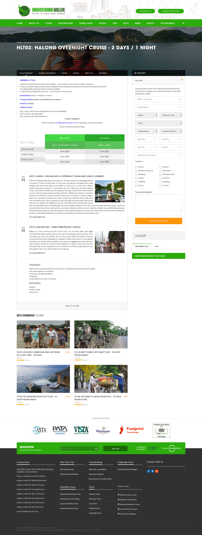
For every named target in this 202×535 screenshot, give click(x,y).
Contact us (146, 11)
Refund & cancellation (97, 469)
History (141, 178)
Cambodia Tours (95, 513)
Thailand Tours (95, 508)
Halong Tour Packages (43, 42)
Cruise (140, 185)
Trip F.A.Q (89, 73)
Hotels (102, 23)
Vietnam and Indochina (69, 474)
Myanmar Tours (95, 499)
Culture (166, 167)
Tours (48, 23)
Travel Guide (86, 23)
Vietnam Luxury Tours (128, 495)
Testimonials (167, 23)
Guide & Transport (47, 73)
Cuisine (166, 185)
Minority (166, 178)
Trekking (141, 182)
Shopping (141, 174)
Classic (141, 167)
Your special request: (143, 192)
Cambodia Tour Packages (127, 469)
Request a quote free (170, 11)
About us (34, 23)
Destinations (65, 23)
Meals (76, 73)
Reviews (102, 73)
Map (157, 246)
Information (141, 246)
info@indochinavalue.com (66, 123)
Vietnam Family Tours (128, 499)
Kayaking (166, 182)
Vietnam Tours (95, 494)
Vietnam (27, 42)
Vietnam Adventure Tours (129, 504)
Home (20, 23)
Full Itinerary (26, 73)
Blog (126, 23)
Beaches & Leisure (145, 170)
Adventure (167, 170)
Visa (115, 23)
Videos (150, 23)
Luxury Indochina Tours (69, 503)
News (138, 23)
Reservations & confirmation (100, 479)
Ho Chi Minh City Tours (128, 509)
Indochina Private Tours (69, 508)
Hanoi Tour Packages (127, 514)
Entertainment (168, 174)
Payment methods (96, 474)
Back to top (71, 306)
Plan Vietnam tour (67, 469)
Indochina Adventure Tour (70, 494)
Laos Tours (93, 503)
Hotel (64, 73)
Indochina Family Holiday (70, 499)
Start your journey (159, 221)
